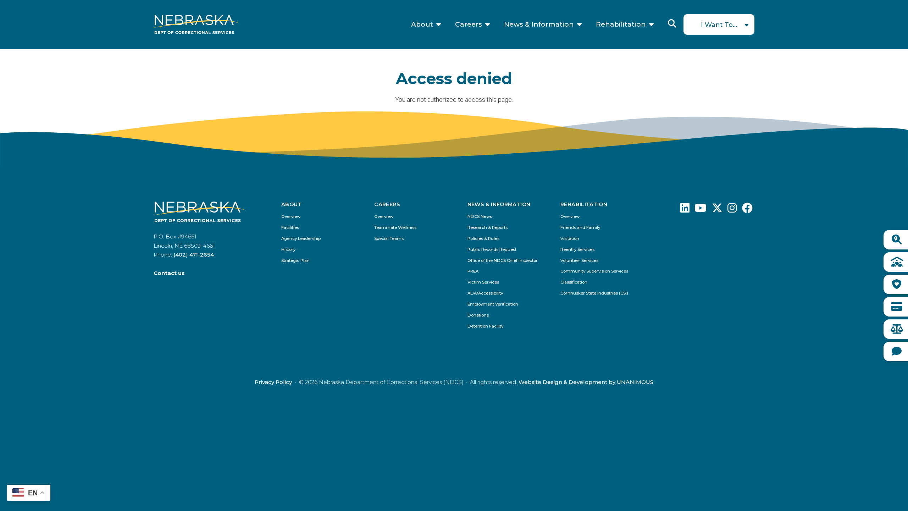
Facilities (290, 227)
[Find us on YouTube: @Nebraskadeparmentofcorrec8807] (700, 210)
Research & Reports (487, 227)
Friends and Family (580, 227)
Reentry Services (577, 249)
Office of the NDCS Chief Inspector (502, 260)
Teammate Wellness (395, 227)
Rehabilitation (621, 24)
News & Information (539, 24)
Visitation (569, 238)
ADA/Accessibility (485, 293)
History (288, 249)
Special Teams (389, 238)
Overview (290, 216)
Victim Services (483, 282)
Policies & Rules (483, 238)
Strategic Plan (295, 260)
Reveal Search (672, 23)
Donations (478, 315)
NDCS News (479, 216)
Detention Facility (485, 326)
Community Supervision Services (594, 271)
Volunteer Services (579, 260)
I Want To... (719, 25)
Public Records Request (491, 249)
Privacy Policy (273, 382)
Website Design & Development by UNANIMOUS (586, 382)
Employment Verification (492, 304)
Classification (573, 282)
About (422, 24)
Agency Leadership (301, 238)
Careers (468, 24)
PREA (472, 271)
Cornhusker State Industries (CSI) (594, 293)
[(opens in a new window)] (685, 210)
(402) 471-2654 (193, 254)
